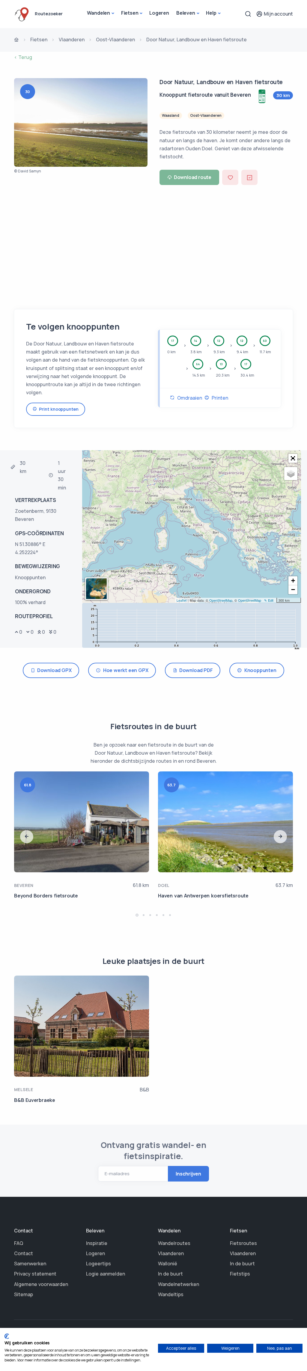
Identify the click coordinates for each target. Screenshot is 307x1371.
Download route (192, 177)
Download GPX (53, 670)
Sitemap (23, 1294)
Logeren (159, 13)
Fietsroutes (243, 1243)
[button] (292, 458)
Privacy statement (35, 1273)
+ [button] (293, 580)
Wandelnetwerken (178, 1284)
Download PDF (195, 670)
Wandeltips (170, 1294)
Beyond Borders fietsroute (46, 895)
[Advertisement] (153, 245)
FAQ (18, 1243)
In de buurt (170, 1273)
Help (211, 13)
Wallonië (167, 1263)
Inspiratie (96, 1243)
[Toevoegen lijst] (249, 177)
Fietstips (240, 1273)
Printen (218, 398)
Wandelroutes (174, 1243)
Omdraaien (188, 398)
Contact (23, 1253)
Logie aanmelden (105, 1273)
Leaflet (181, 600)
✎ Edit (268, 600)
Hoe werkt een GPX (124, 670)
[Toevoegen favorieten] (230, 177)
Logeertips (98, 1263)
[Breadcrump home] (16, 40)
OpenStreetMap (220, 600)
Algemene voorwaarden (41, 1284)
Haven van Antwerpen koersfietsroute (203, 895)
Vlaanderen (72, 39)
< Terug (23, 57)
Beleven (185, 13)
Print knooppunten (58, 409)
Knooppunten (259, 670)
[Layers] (290, 473)
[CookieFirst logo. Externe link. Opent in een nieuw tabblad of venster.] (6, 1336)
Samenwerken (30, 1263)
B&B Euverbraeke (34, 1100)
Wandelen (98, 13)
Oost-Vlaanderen (115, 39)
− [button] (293, 589)
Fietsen (130, 13)
